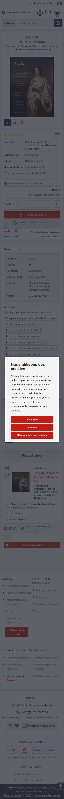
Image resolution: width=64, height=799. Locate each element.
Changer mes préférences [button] (32, 435)
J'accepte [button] (32, 419)
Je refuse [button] (32, 427)
